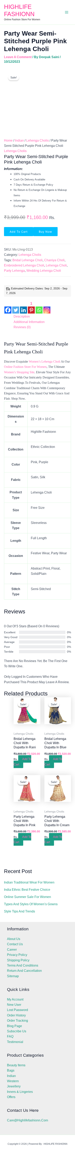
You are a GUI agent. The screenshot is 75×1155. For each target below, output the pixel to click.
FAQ (10, 1036)
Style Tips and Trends (19, 911)
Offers (11, 1097)
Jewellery (14, 1086)
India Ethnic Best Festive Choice (27, 889)
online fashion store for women (25, 366)
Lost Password (17, 1010)
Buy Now (45, 231)
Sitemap (13, 976)
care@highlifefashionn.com (27, 1120)
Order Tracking (17, 1020)
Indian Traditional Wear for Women (29, 882)
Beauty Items (16, 1065)
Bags (10, 1070)
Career (12, 949)
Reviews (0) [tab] (22, 327)
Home (8, 140)
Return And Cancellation (24, 970)
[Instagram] (46, 307)
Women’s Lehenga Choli (44, 361)
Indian (19, 140)
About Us (13, 939)
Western (13, 1081)
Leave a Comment (18, 57)
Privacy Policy (17, 955)
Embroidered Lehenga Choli (24, 265)
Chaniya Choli (54, 260)
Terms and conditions (22, 965)
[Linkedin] (23, 307)
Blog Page (14, 1026)
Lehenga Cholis (37, 140)
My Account (15, 999)
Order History (16, 1015)
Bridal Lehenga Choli (27, 260)
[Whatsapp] (39, 307)
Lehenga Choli (56, 265)
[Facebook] (7, 307)
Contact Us (15, 944)
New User (14, 1004)
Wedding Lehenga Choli (43, 270)
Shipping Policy (18, 960)
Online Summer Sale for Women (27, 897)
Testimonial (15, 1042)
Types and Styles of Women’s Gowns (31, 904)
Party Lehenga (14, 270)
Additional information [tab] (29, 322)
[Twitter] (15, 307)
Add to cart (19, 231)
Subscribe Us (16, 1031)
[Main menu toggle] (66, 12)
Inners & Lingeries (20, 1091)
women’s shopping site (19, 372)
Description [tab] (22, 316)
